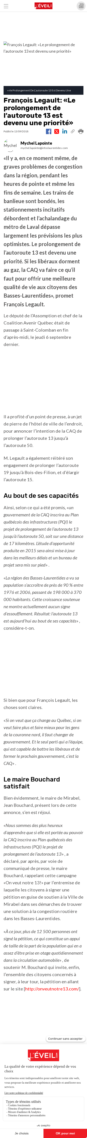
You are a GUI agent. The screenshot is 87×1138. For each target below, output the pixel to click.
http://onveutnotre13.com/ (52, 988)
